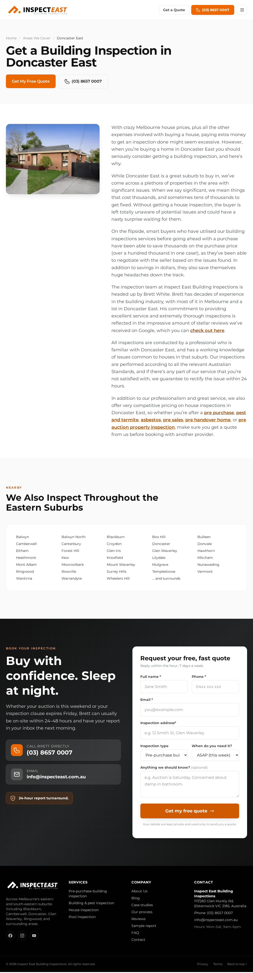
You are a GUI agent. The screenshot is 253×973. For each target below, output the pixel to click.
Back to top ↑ (237, 964)
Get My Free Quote (31, 81)
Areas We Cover (36, 38)
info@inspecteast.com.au (216, 920)
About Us (139, 891)
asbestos (151, 420)
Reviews (138, 919)
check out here (207, 330)
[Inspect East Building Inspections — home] (38, 10)
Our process (141, 912)
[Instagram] (22, 935)
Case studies (142, 905)
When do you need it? (212, 746)
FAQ (135, 932)
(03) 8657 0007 (87, 81)
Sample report (143, 926)
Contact (138, 939)
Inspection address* (158, 723)
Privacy (202, 964)
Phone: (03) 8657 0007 (213, 913)
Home (11, 38)
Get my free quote (186, 811)
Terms (217, 964)
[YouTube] (34, 935)
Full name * (150, 676)
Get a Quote (174, 10)
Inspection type (154, 746)
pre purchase (219, 412)
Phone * (199, 676)
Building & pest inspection (91, 903)
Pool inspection (82, 917)
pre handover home (208, 420)
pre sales (173, 420)
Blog (135, 898)
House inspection (84, 910)
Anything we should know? (174, 767)
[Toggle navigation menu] (242, 10)
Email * (146, 699)
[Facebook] (10, 935)
